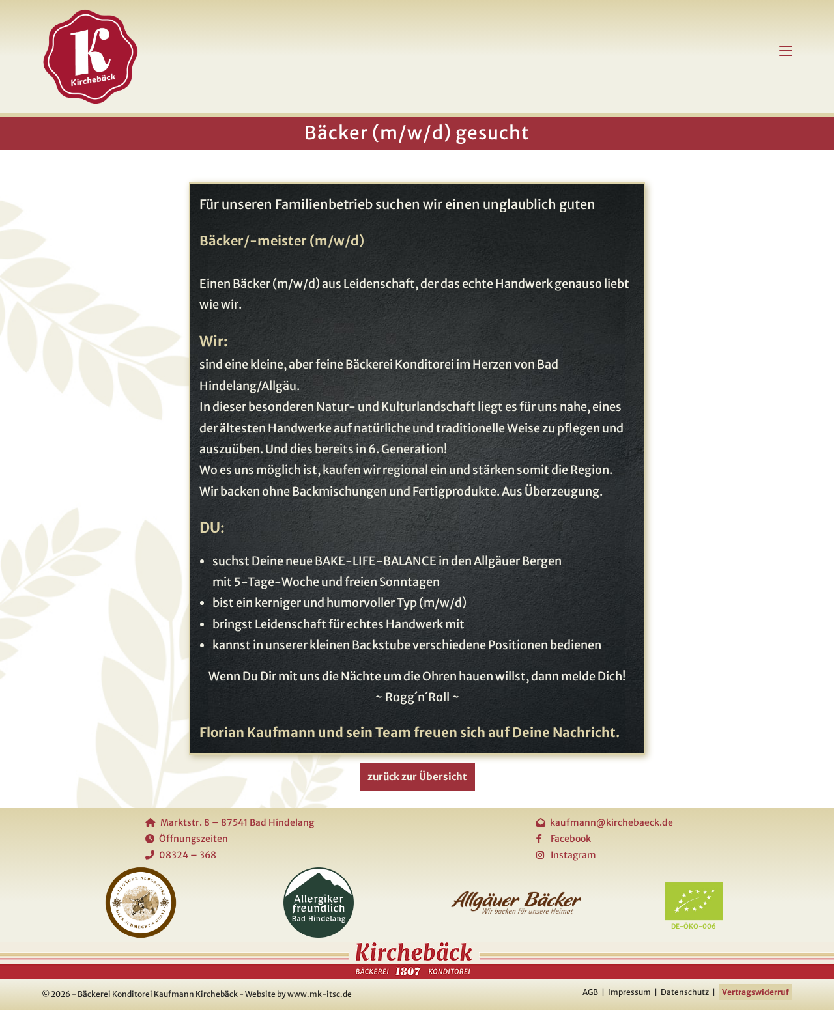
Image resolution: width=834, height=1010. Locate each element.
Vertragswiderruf (755, 992)
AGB (590, 992)
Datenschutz (685, 992)
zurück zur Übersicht (417, 776)
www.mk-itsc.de (319, 994)
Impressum (629, 992)
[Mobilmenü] (785, 49)
